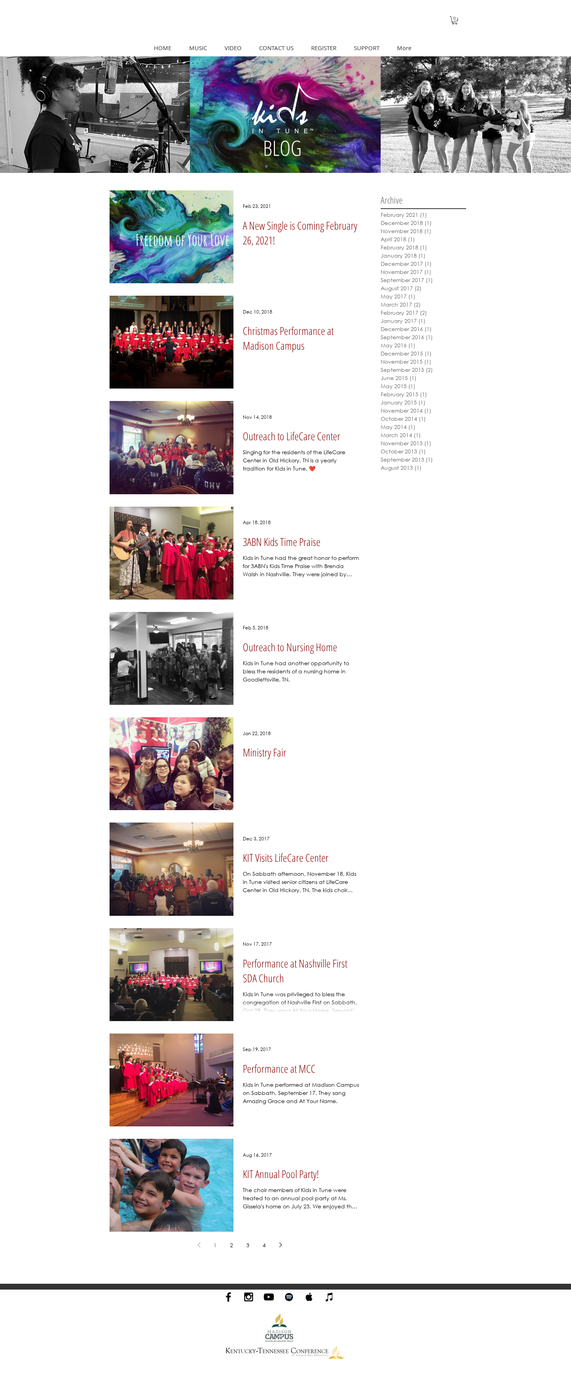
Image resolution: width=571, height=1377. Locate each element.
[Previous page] (199, 1245)
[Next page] (280, 1245)
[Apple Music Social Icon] (309, 1297)
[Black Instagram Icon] (248, 1297)
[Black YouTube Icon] (269, 1297)
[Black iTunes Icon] (329, 1297)
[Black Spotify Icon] (289, 1297)
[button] (455, 20)
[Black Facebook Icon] (228, 1297)
